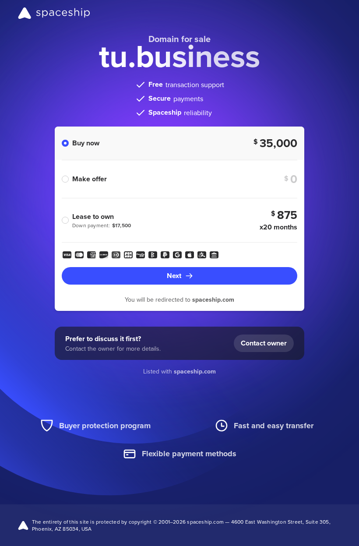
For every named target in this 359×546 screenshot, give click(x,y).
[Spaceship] (54, 13)
